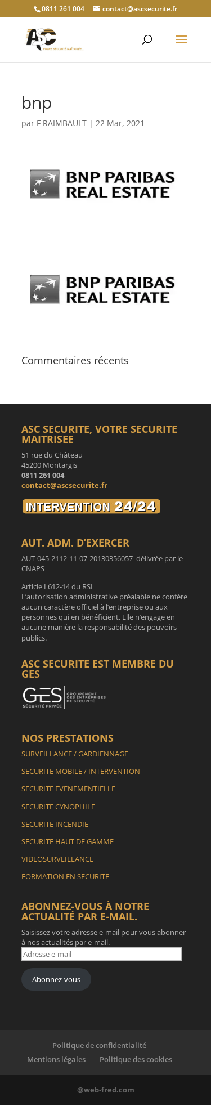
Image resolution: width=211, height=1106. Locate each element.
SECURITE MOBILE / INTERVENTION (80, 771)
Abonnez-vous (56, 979)
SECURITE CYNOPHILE (58, 806)
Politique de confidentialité (99, 1045)
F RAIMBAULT (62, 123)
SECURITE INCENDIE (54, 824)
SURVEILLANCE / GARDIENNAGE (74, 754)
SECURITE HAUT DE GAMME (67, 841)
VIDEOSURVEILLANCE (57, 859)
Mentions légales (56, 1059)
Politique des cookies (136, 1059)
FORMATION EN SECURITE (65, 876)
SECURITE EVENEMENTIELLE (68, 788)
